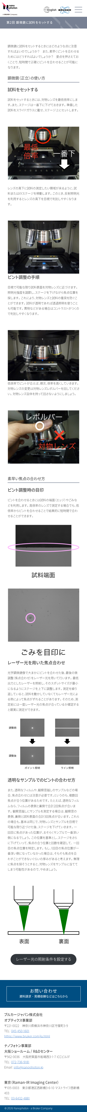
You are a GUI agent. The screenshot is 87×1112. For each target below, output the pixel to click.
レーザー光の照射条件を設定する (43, 959)
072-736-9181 (20, 1062)
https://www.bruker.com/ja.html (27, 1036)
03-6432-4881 (20, 1098)
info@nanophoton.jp (28, 1067)
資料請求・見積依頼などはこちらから (43, 993)
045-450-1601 (20, 1031)
